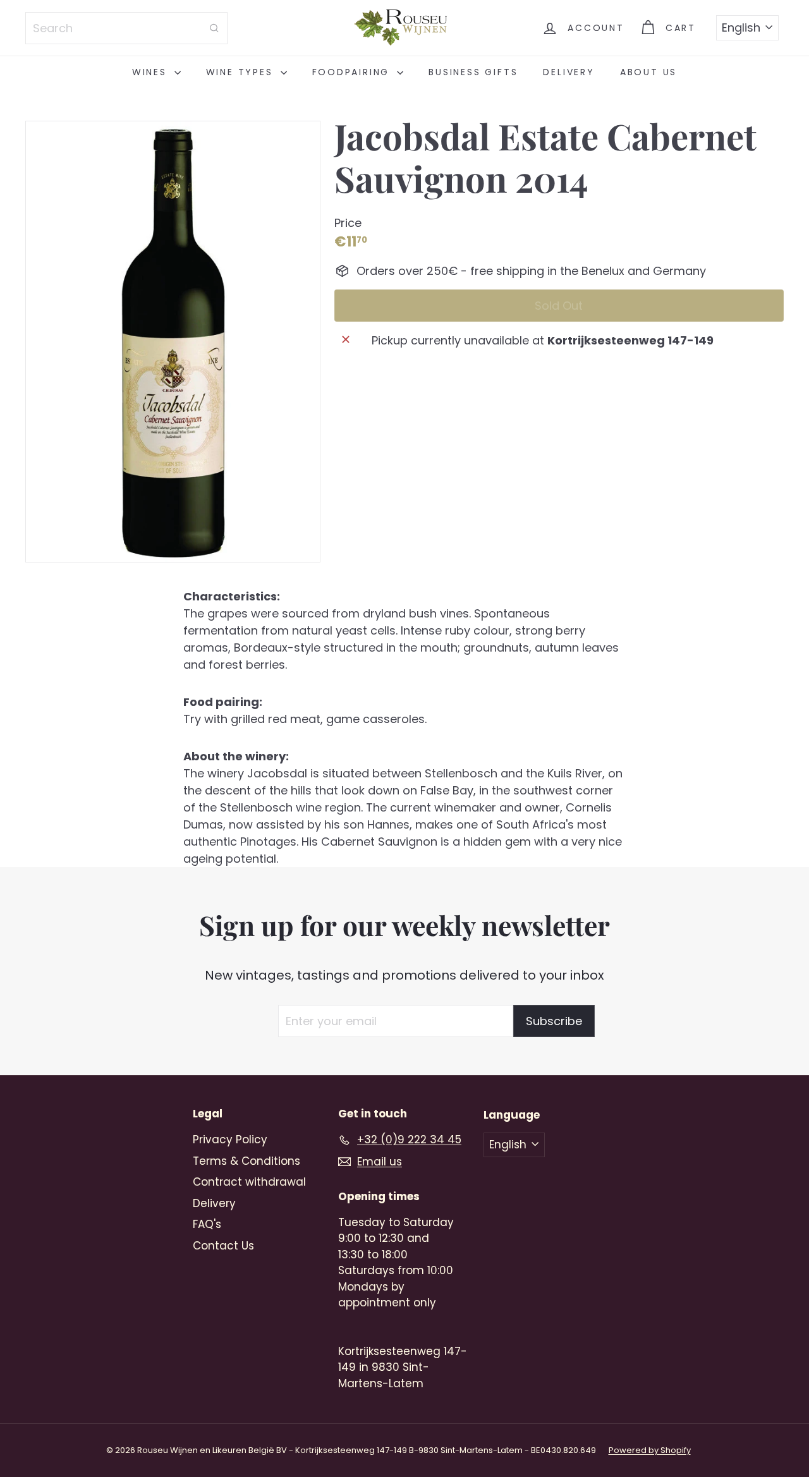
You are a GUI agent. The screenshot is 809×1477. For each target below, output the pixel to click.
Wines (151, 72)
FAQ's (207, 1224)
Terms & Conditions (246, 1161)
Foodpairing (353, 72)
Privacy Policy (230, 1139)
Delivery (568, 72)
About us (648, 72)
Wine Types (241, 72)
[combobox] (126, 28)
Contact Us (223, 1245)
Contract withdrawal (249, 1181)
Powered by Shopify (650, 1450)
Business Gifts (473, 72)
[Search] (214, 28)
